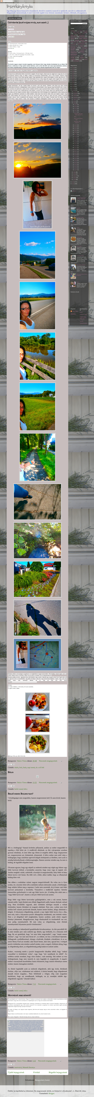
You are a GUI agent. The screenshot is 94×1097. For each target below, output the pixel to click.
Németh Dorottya (29, 1067)
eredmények (84, 41)
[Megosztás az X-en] (11, 764)
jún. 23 (75, 128)
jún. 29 (75, 106)
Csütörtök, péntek (80, 255)
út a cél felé (40, 767)
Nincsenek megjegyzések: (48, 761)
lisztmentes (81, 51)
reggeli (73, 59)
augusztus (75, 99)
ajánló (86, 30)
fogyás (75, 43)
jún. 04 (75, 164)
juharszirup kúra (74, 46)
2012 (73, 183)
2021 (73, 77)
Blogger (51, 1093)
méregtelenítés (73, 55)
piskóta (12, 29)
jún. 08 (75, 156)
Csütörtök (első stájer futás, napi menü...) (28, 22)
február (74, 177)
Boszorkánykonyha (20, 6)
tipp (80, 59)
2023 (73, 73)
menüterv (83, 52)
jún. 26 (75, 112)
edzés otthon (83, 38)
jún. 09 (75, 154)
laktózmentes (73, 51)
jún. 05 (75, 162)
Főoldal (36, 1072)
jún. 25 (75, 125)
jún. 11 (75, 151)
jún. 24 (75, 126)
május (74, 172)
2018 (73, 82)
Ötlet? (78, 282)
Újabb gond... (79, 246)
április (74, 174)
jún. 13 (75, 147)
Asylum (72, 30)
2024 (73, 71)
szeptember (75, 97)
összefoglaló (76, 61)
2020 (73, 78)
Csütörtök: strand (80, 217)
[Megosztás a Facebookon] (12, 764)
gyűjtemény (73, 44)
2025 (73, 69)
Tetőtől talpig (79, 237)
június (74, 102)
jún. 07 (75, 158)
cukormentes (81, 35)
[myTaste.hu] (73, 191)
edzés (16, 767)
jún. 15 (75, 143)
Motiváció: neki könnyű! (19, 995)
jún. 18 (75, 138)
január (74, 179)
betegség (85, 32)
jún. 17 (75, 140)
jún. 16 (75, 141)
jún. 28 (75, 108)
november (75, 93)
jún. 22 (75, 130)
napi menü (31, 767)
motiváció (18, 1067)
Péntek (78, 227)
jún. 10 (75, 153)
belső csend (18, 789)
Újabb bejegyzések (16, 1072)
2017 (73, 84)
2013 (73, 181)
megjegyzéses (74, 52)
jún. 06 (75, 160)
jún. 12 (75, 149)
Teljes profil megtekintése (73, 314)
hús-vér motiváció (81, 44)
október (75, 95)
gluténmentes (81, 43)
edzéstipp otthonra (79, 40)
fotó (20, 767)
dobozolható (73, 36)
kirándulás (82, 49)
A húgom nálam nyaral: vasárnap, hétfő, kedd (81, 198)
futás (25, 767)
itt (13, 36)
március (75, 175)
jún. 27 (75, 110)
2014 (73, 90)
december (75, 91)
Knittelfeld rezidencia (81, 264)
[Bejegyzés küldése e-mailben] (61, 761)
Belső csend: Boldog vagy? (20, 793)
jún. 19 (75, 136)
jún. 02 (75, 167)
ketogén (73, 48)
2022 (73, 75)
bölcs (25, 789)
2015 (73, 88)
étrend (85, 59)
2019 (73, 80)
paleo (82, 55)
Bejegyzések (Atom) (42, 1080)
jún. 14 (75, 145)
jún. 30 (75, 104)
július (74, 101)
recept (72, 57)
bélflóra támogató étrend (79, 33)
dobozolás (82, 36)
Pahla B (81, 30)
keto (81, 46)
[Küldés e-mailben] (8, 764)
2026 (73, 67)
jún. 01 (75, 169)
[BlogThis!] (10, 764)
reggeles (82, 57)
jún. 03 (75, 166)
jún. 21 (75, 132)
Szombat (78, 208)
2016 (73, 86)
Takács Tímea (75, 311)
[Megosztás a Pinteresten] (14, 764)
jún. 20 (75, 134)
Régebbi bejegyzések (58, 1072)
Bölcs (10, 772)
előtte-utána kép (74, 41)
